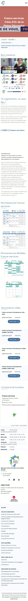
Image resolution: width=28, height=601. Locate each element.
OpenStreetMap (23, 425)
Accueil (3, 39)
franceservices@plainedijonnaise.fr (14, 405)
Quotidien (11, 39)
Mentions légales (6, 491)
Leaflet (12, 425)
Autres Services (6, 42)
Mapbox (17, 425)
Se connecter (5, 493)
